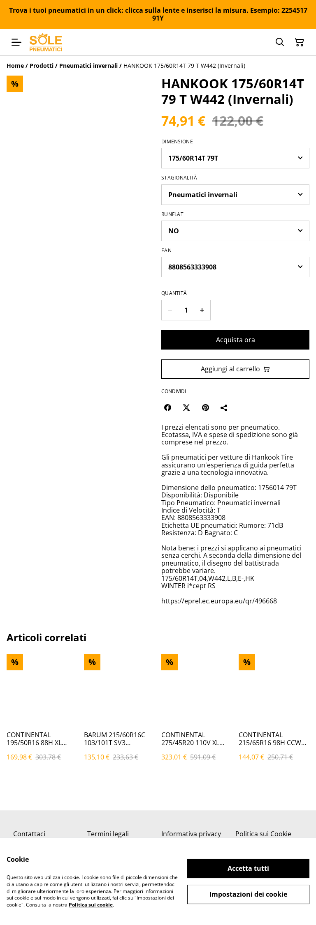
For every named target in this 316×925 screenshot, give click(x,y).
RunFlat (172, 214)
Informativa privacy (191, 833)
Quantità (174, 293)
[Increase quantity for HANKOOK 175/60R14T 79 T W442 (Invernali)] (202, 310)
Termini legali (108, 833)
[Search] (280, 42)
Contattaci (29, 833)
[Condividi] (224, 407)
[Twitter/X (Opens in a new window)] (186, 407)
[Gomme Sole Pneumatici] (46, 42)
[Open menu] (16, 42)
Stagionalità (179, 178)
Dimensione (177, 142)
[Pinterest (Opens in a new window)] (205, 407)
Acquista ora (235, 339)
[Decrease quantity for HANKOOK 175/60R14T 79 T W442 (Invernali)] (169, 310)
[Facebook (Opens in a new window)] (167, 407)
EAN (166, 250)
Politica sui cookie (91, 904)
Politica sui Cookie (263, 833)
